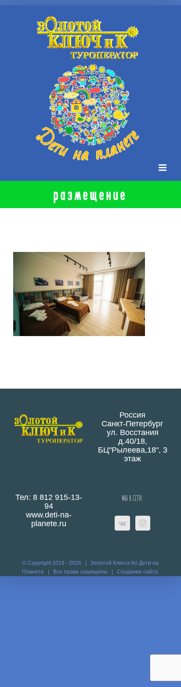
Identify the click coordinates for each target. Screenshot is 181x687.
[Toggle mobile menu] (163, 167)
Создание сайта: (138, 572)
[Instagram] (142, 523)
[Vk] (122, 523)
